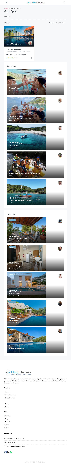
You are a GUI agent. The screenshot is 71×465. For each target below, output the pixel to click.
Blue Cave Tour (13, 146)
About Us (8, 416)
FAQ (6, 419)
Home (7, 428)
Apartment (8, 392)
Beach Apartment (10, 395)
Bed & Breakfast (10, 398)
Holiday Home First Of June (18, 238)
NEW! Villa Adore (14, 293)
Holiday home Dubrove (16, 348)
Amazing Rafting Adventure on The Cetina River (25, 173)
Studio (7, 407)
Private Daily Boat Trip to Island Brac (21, 200)
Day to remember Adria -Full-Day (20, 118)
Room (7, 404)
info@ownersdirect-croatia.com (16, 446)
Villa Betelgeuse (14, 321)
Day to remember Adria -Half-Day (20, 91)
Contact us (8, 422)
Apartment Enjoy (14, 266)
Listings (7, 425)
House (7, 401)
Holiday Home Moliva (13, 49)
